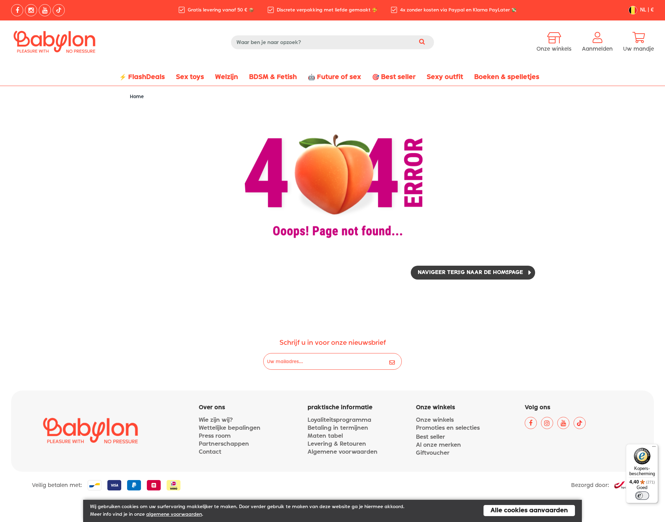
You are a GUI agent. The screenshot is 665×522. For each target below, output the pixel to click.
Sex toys (190, 77)
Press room (215, 436)
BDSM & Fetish (273, 77)
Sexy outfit (445, 77)
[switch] (642, 495)
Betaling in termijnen (338, 428)
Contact (210, 452)
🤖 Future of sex (334, 77)
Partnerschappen (224, 444)
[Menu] (654, 448)
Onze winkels (435, 420)
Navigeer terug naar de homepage (470, 272)
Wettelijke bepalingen (229, 428)
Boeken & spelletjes (506, 77)
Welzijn (226, 77)
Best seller (430, 437)
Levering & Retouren (337, 444)
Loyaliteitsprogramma (339, 420)
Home (137, 97)
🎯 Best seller (394, 77)
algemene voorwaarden (174, 514)
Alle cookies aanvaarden (529, 510)
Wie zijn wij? (216, 420)
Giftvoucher (433, 453)
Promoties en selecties (448, 428)
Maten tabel (325, 436)
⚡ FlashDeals (142, 77)
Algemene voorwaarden (343, 452)
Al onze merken (438, 445)
